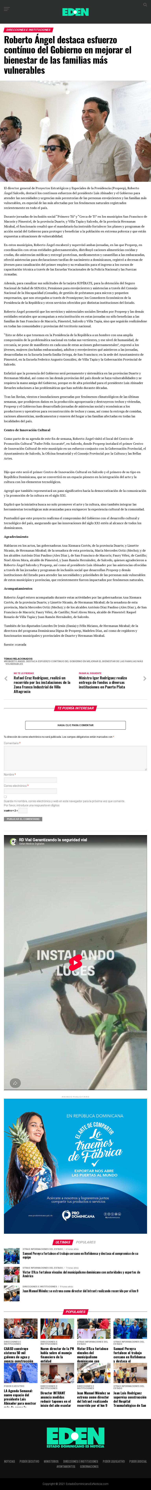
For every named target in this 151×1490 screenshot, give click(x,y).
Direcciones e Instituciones (80, 1461)
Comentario (12, 743)
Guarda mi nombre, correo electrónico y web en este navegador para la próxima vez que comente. (64, 801)
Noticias (9, 1461)
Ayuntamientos (66, 1466)
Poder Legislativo (114, 1461)
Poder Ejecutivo (29, 1461)
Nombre (10, 774)
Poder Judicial (138, 1461)
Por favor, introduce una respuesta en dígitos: (32, 805)
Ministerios (51, 1461)
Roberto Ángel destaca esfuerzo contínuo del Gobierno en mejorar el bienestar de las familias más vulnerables (74, 662)
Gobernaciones (89, 1466)
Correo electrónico (16, 785)
